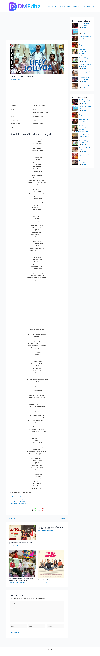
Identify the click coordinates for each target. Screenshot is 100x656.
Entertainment (85, 55)
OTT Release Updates (64, 6)
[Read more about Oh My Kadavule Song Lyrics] (51, 563)
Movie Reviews (52, 6)
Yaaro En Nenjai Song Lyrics (17, 499)
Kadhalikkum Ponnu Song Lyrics (18, 503)
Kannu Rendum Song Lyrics (17, 501)
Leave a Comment (15, 79)
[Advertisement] (37, 28)
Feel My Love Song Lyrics (17, 496)
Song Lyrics (76, 6)
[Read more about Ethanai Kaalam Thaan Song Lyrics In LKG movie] (22, 532)
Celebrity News (86, 6)
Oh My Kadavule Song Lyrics (45, 580)
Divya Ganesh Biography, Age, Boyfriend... (83, 51)
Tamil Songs (50, 530)
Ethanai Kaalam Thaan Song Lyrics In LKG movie (21, 542)
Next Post (64, 518)
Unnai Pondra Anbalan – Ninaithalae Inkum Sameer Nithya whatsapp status (21, 579)
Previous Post (10, 518)
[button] (93, 6)
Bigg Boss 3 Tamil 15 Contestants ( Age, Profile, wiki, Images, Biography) (51, 527)
